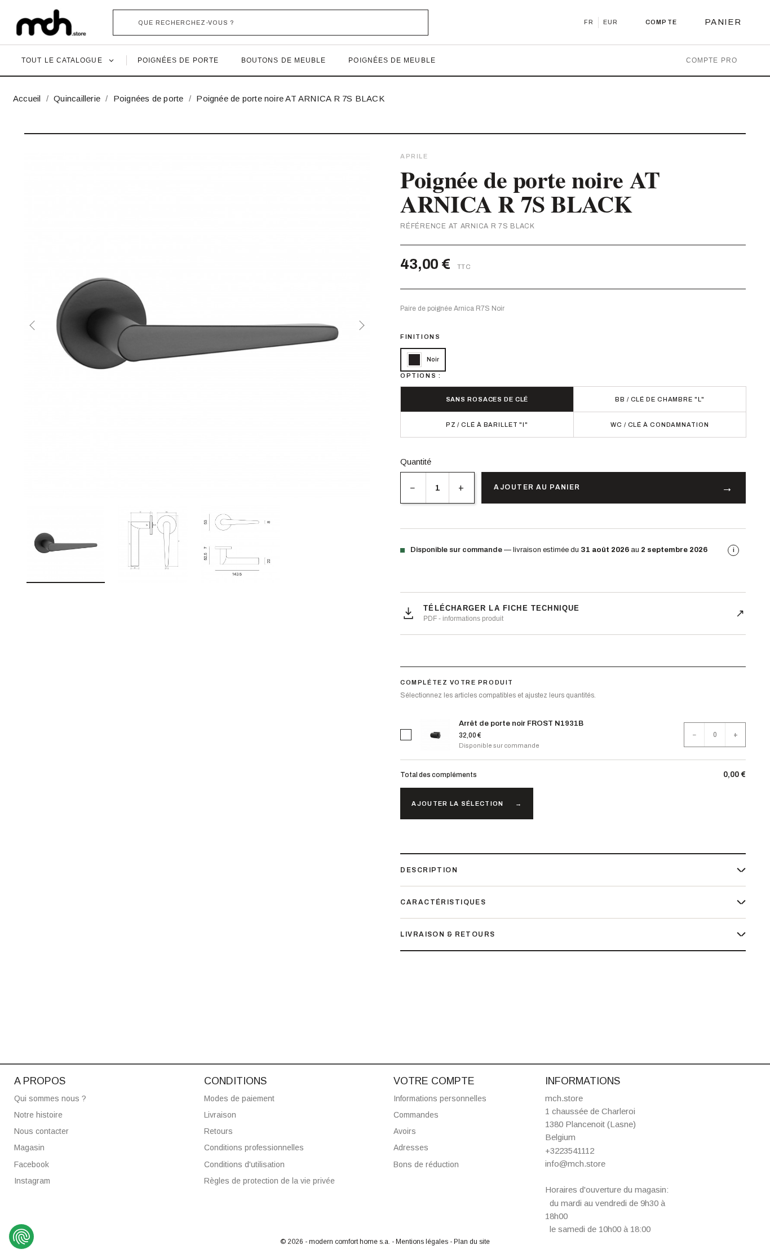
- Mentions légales (421, 1242)
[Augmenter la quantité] (461, 488)
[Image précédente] (34, 325)
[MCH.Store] (56, 22)
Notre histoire (38, 1114)
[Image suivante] (360, 325)
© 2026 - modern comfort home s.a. (336, 1242)
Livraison (220, 1114)
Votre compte (434, 1081)
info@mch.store (575, 1163)
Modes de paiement (239, 1098)
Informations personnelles (439, 1098)
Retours (218, 1131)
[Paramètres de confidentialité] (21, 1237)
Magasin (29, 1147)
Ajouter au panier (537, 487)
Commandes (416, 1114)
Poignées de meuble (391, 60)
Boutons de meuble (283, 60)
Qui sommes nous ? (50, 1098)
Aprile (414, 156)
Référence (423, 226)
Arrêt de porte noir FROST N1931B (521, 723)
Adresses (410, 1147)
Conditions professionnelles (254, 1147)
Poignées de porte (178, 60)
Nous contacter (41, 1131)
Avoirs (404, 1131)
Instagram (32, 1180)
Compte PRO (711, 60)
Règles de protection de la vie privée (269, 1180)
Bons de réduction (426, 1164)
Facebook (31, 1164)
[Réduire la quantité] (413, 488)
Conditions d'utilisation (244, 1164)
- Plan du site (470, 1242)
